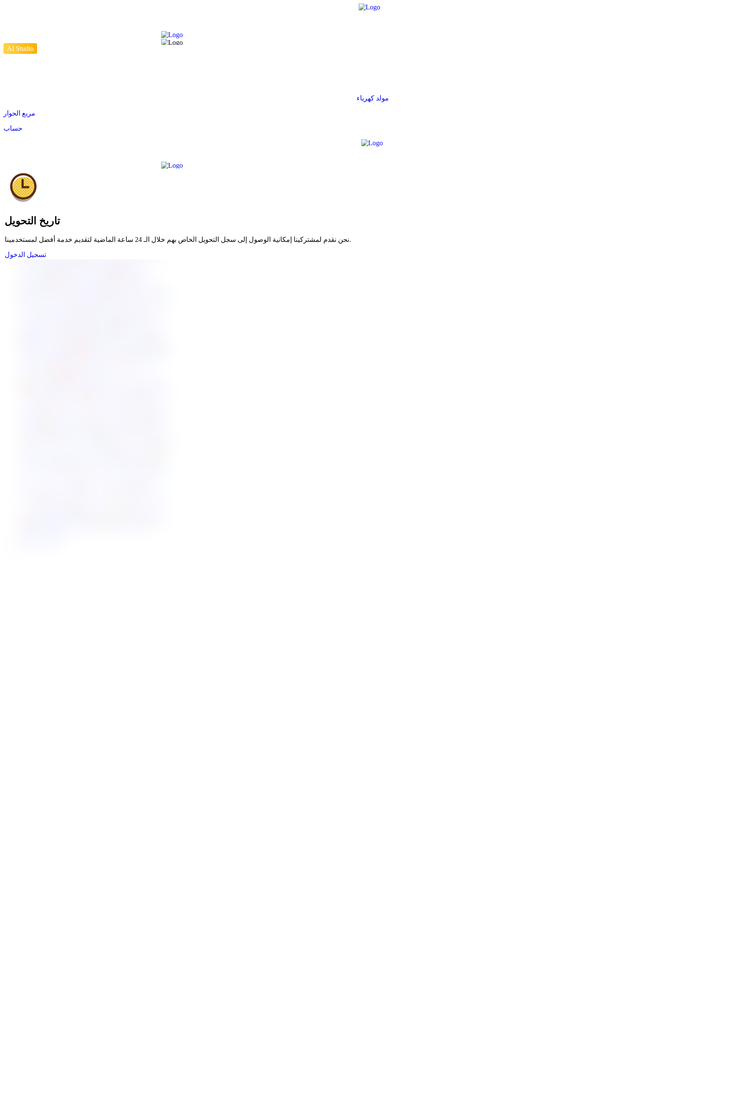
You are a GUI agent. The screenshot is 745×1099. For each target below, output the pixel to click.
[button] (372, 98)
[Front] (372, 21)
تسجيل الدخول (25, 254)
